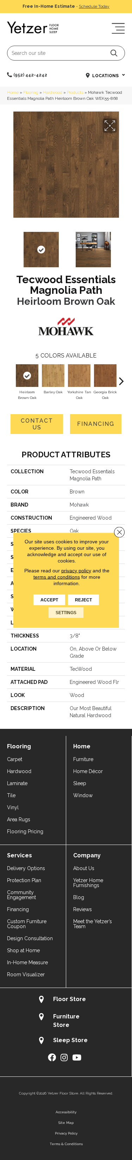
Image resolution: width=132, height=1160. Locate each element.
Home (13, 92)
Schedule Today (94, 6)
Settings (66, 612)
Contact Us (37, 424)
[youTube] (76, 1057)
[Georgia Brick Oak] (105, 375)
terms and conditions (56, 576)
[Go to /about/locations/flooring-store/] (66, 1000)
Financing (95, 424)
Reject (83, 599)
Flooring (30, 92)
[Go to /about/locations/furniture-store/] (66, 1020)
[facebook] (52, 1057)
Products (75, 92)
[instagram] (64, 1057)
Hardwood (52, 92)
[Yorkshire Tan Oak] (79, 375)
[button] (114, 53)
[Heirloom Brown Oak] (27, 375)
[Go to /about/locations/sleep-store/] (66, 1041)
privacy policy (76, 570)
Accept (49, 599)
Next (121, 246)
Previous (10, 246)
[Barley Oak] (53, 375)
